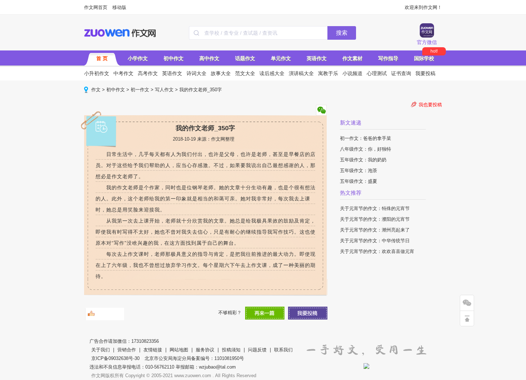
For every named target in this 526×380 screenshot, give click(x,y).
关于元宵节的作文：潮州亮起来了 (375, 230)
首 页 (102, 58)
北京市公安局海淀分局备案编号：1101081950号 (194, 358)
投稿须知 (231, 349)
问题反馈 (257, 349)
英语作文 (317, 58)
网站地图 (179, 349)
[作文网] (120, 33)
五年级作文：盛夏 (358, 181)
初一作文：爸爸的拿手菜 (365, 138)
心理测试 (377, 73)
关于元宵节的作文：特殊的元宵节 (375, 208)
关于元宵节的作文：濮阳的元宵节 (375, 219)
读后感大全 (271, 73)
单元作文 (281, 58)
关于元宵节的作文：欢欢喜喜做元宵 (377, 251)
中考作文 (123, 73)
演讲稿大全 (301, 73)
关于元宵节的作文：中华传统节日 (375, 240)
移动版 (119, 7)
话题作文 (245, 58)
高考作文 (148, 73)
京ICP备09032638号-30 (115, 358)
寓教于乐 (328, 73)
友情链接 (152, 349)
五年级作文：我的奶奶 (363, 159)
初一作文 (140, 89)
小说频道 (352, 73)
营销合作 (126, 349)
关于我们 (100, 349)
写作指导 (388, 58)
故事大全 (221, 73)
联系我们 (283, 349)
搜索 (341, 33)
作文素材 (352, 58)
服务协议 (205, 349)
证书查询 (401, 73)
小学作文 (138, 58)
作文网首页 (95, 7)
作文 (96, 89)
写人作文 (164, 89)
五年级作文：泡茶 (358, 170)
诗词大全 (196, 73)
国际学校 (424, 58)
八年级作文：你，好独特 (365, 149)
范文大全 (245, 73)
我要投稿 (425, 73)
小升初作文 (96, 73)
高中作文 (209, 58)
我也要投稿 (430, 104)
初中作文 (174, 58)
